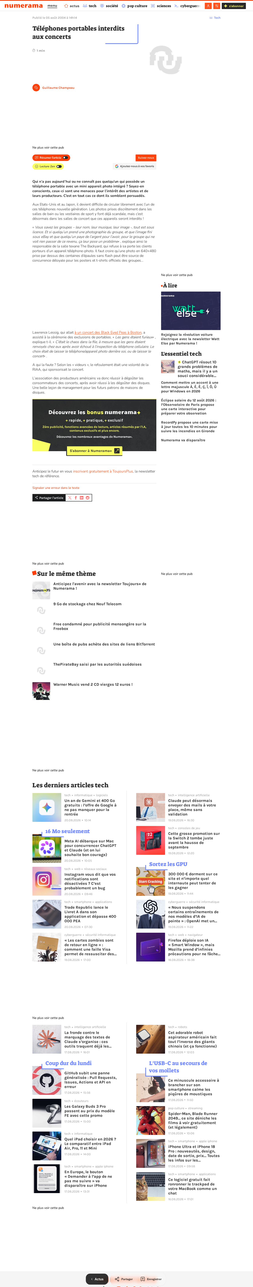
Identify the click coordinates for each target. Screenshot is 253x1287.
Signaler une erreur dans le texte (55, 488)
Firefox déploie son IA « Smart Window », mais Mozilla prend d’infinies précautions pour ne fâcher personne (193, 947)
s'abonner (236, 6)
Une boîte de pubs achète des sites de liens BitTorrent (104, 644)
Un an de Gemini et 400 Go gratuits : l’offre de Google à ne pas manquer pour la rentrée (90, 807)
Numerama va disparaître (183, 440)
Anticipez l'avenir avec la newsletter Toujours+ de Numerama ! (99, 586)
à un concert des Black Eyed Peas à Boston (108, 332)
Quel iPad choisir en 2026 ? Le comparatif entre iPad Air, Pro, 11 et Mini (90, 1143)
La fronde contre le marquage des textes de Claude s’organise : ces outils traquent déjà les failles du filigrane (87, 1039)
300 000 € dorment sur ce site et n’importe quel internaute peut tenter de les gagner (193, 881)
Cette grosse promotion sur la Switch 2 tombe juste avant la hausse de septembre (194, 840)
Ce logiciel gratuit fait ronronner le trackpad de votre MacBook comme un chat (192, 1186)
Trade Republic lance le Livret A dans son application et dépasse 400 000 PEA (90, 914)
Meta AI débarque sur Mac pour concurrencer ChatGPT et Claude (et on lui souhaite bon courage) (90, 848)
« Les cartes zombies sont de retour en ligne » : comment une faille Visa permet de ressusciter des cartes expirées (89, 947)
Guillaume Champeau (58, 88)
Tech (217, 18)
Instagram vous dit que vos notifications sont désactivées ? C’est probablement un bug (90, 881)
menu (52, 5)
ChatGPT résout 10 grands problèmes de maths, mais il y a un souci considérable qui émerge (197, 369)
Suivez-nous (146, 157)
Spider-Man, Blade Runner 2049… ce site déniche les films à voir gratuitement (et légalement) (192, 1120)
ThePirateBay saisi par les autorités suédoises (97, 664)
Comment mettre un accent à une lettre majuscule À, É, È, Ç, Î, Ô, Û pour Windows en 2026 (189, 386)
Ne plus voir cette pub (48, 147)
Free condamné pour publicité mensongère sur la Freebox (99, 626)
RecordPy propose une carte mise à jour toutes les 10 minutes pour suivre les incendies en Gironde (189, 426)
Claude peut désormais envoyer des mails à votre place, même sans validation (192, 807)
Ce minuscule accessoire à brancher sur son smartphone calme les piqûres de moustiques (193, 1087)
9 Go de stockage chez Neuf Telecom (87, 604)
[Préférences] (216, 6)
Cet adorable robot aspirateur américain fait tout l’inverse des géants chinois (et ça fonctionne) (192, 1039)
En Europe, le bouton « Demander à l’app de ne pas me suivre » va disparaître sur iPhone (88, 1179)
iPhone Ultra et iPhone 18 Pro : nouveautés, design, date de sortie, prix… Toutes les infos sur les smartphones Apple (194, 1153)
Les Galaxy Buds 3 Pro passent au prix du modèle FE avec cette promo (89, 1111)
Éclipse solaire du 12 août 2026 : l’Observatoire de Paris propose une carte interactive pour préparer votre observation (188, 406)
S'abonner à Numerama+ (91, 451)
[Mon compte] (208, 6)
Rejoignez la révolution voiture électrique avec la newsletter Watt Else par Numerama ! (190, 338)
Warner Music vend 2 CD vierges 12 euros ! (93, 684)
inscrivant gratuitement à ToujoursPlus (103, 471)
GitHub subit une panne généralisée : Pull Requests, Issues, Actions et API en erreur (90, 1080)
